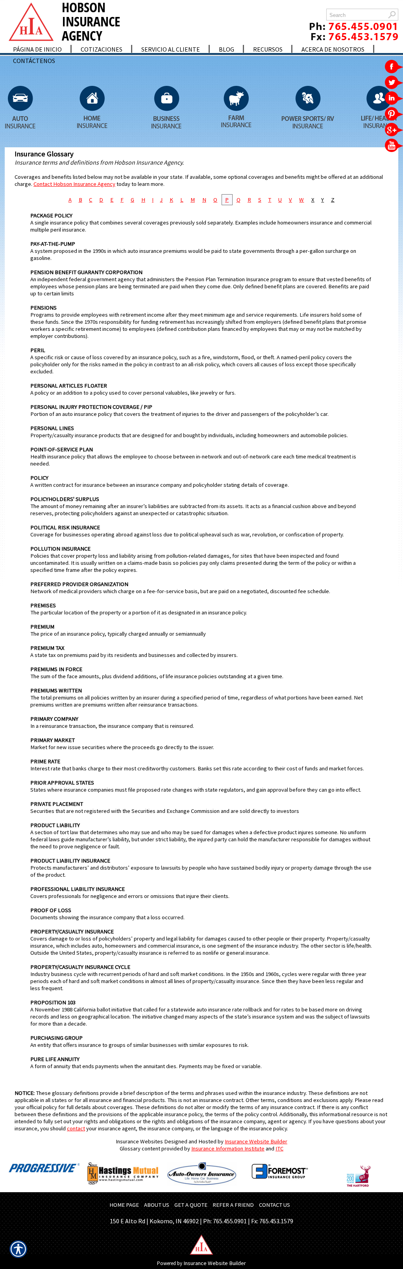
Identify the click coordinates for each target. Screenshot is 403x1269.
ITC (279, 1148)
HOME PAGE (124, 1204)
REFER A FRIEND (233, 1204)
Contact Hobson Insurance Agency (74, 183)
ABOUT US (156, 1204)
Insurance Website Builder (256, 1141)
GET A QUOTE (190, 1204)
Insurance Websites (139, 1141)
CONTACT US (274, 1204)
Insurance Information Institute (227, 1148)
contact (76, 1128)
